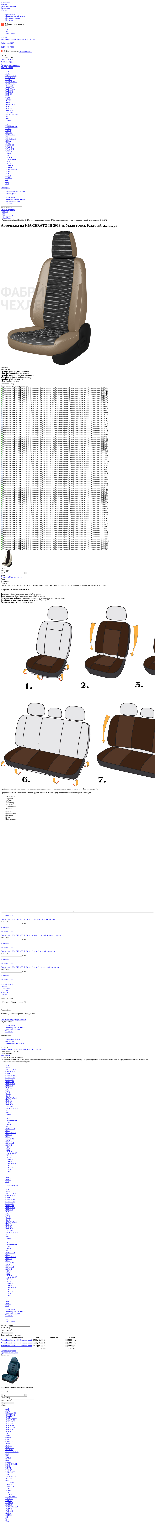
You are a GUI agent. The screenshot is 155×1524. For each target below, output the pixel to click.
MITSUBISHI (10, 139)
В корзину (5, 927)
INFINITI (9, 112)
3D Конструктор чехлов (14, 1043)
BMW (7, 74)
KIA (7, 123)
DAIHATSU (10, 90)
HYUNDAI (9, 110)
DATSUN (9, 92)
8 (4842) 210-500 (34, 1049)
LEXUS (8, 129)
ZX (6, 180)
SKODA (8, 157)
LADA (8, 125)
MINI (7, 137)
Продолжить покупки (9, 1353)
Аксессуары (10, 14)
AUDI (7, 72)
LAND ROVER (11, 127)
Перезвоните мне (25, 52)
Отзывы (4, 4)
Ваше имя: (5, 1327)
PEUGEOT (9, 145)
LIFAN (8, 131)
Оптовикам (5, 8)
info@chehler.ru (6, 1055)
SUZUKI (8, 163)
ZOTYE (8, 178)
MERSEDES (10, 135)
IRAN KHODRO (11, 114)
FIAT (7, 96)
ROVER (8, 151)
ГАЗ (7, 182)
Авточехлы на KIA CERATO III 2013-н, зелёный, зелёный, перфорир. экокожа (31, 935)
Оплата (4, 986)
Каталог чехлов (7, 68)
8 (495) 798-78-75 (7, 47)
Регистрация (10, 33)
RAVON (8, 147)
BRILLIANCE (10, 76)
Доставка (4, 990)
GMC (7, 102)
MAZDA (8, 133)
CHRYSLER (10, 84)
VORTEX (9, 174)
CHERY (8, 80)
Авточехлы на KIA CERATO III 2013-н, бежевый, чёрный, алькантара (28, 951)
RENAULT (9, 149)
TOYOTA (9, 165)
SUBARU (9, 161)
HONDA (8, 108)
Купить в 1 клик (15, 577)
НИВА (8, 1178)
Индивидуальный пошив (15, 16)
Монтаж (4, 10)
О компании (5, 2)
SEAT (7, 155)
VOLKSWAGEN (11, 169)
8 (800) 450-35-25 (7, 43)
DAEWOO (9, 88)
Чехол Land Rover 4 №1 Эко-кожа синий (16, 1340)
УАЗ (7, 184)
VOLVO (8, 171)
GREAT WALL (11, 104)
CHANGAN (10, 78)
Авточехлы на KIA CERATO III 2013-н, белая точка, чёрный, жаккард (28, 919)
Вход (7, 31)
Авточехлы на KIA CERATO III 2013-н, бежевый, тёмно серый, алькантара (30, 967)
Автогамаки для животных (15, 191)
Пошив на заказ (7, 60)
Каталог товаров (11, 1185)
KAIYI (8, 120)
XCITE (8, 176)
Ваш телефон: (6, 1330)
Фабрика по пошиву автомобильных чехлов (18, 39)
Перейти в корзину (8, 1351)
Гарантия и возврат (8, 6)
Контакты (9, 20)
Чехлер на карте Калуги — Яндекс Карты (77, 911)
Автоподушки (10, 193)
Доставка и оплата (12, 18)
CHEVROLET (11, 82)
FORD (7, 98)
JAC (7, 116)
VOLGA (8, 167)
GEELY (8, 100)
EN (6, 29)
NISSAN (8, 141)
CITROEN (9, 86)
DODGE (8, 94)
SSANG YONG (11, 159)
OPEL (7, 143)
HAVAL (8, 106)
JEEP (7, 118)
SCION (8, 153)
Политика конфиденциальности (13, 1020)
